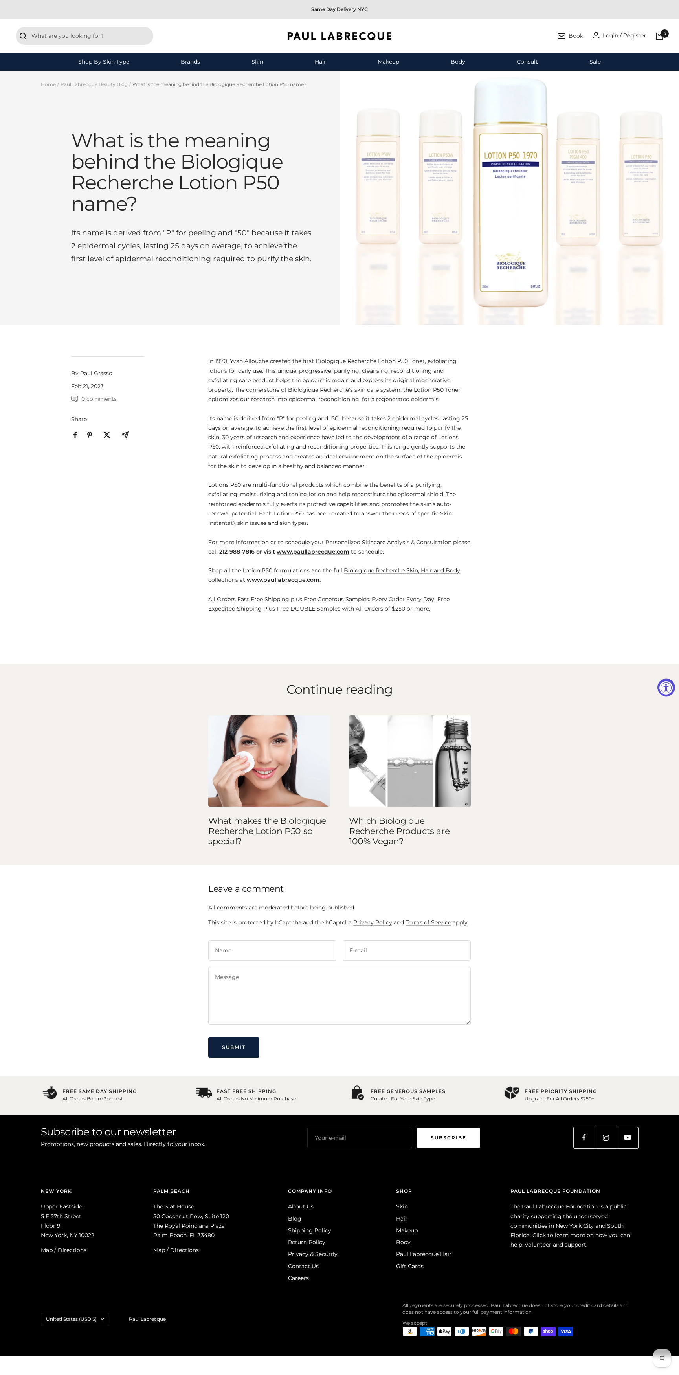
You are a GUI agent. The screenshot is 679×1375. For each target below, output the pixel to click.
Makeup (388, 61)
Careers (298, 1278)
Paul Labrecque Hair (423, 1254)
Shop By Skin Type (103, 61)
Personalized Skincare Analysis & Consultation (388, 542)
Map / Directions (63, 1250)
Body (458, 61)
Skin (257, 61)
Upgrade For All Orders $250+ (560, 1099)
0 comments (99, 398)
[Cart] (659, 36)
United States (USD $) (71, 1319)
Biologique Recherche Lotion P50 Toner (370, 361)
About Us (301, 1206)
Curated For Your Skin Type (403, 1099)
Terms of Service (428, 922)
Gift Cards (410, 1266)
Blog (294, 1218)
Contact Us (303, 1266)
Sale (595, 61)
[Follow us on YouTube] (627, 1137)
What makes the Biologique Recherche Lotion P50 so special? (267, 831)
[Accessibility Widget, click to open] (666, 688)
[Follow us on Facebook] (584, 1137)
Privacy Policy (372, 922)
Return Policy (306, 1242)
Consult (527, 61)
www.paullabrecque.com (313, 551)
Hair (320, 61)
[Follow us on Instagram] (606, 1137)
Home (48, 84)
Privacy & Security (313, 1254)
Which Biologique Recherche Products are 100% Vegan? (399, 831)
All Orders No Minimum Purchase (256, 1099)
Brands (190, 61)
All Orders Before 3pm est (92, 1099)
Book (576, 35)
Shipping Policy (309, 1230)
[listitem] (75, 435)
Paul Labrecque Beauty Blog (94, 84)
